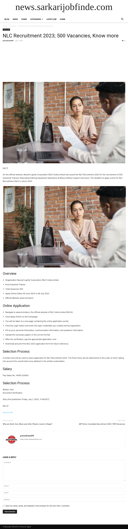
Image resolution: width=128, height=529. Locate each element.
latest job (51, 19)
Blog (6, 19)
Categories (35, 19)
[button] (122, 19)
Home (24, 19)
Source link (8, 412)
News (15, 19)
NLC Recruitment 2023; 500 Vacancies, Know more (61, 36)
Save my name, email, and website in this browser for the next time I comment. (37, 506)
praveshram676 (8, 41)
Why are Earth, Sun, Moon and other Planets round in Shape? (27, 424)
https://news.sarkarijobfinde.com (31, 439)
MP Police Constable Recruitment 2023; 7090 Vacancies (102, 424)
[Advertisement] (64, 61)
